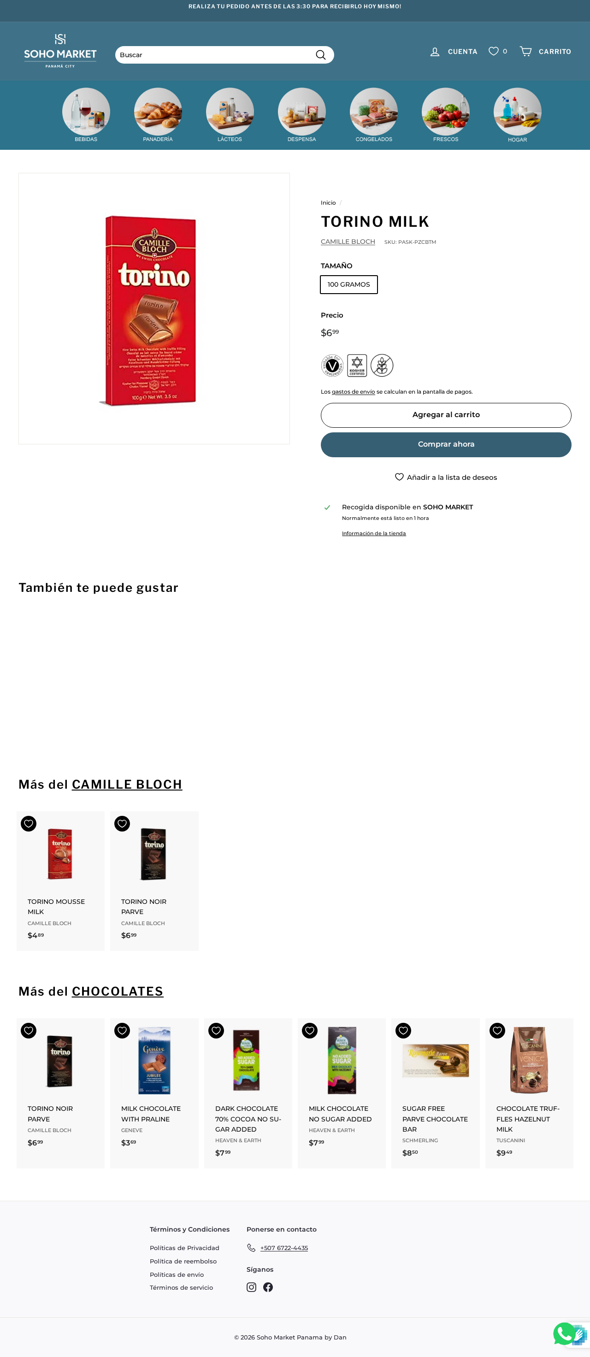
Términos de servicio (181, 1287)
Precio (332, 315)
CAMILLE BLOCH (348, 241)
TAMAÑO (337, 265)
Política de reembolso (183, 1261)
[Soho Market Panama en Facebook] (268, 1287)
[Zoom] (154, 308)
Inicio (328, 202)
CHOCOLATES (118, 991)
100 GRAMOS (349, 284)
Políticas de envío (177, 1274)
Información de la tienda (374, 533)
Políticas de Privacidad (184, 1247)
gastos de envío (353, 391)
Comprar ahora (446, 444)
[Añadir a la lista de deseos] (28, 627)
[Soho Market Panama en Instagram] (251, 1287)
